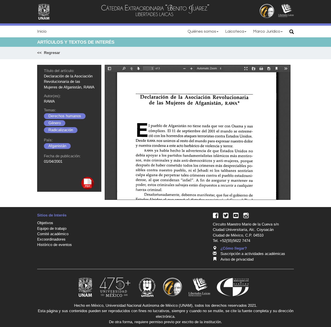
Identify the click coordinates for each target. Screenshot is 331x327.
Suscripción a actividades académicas (252, 254)
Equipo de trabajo (51, 228)
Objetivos (45, 223)
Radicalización (60, 130)
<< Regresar (48, 53)
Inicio (42, 31)
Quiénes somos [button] (202, 31)
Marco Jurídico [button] (266, 31)
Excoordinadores (51, 239)
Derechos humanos (64, 116)
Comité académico (52, 234)
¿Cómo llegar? (233, 248)
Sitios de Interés (51, 215)
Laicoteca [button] (234, 31)
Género (54, 123)
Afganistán (57, 146)
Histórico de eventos (54, 245)
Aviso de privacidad (237, 259)
